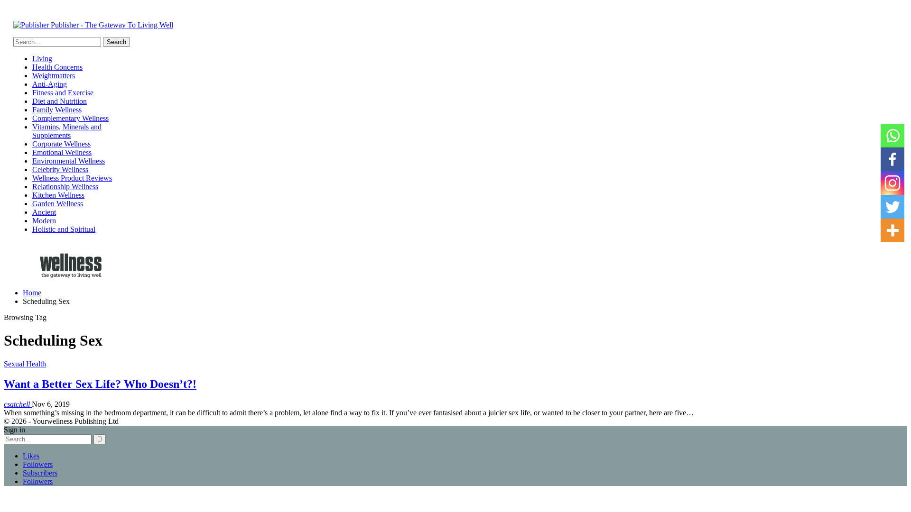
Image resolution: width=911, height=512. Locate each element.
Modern (44, 221)
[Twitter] (892, 207)
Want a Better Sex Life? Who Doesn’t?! (100, 384)
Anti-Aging (49, 84)
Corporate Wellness (61, 144)
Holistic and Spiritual (63, 229)
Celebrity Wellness (60, 169)
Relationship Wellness (65, 187)
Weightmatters (53, 76)
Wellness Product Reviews (72, 178)
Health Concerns (57, 67)
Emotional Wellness (62, 152)
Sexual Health (25, 364)
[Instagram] (892, 183)
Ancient (44, 212)
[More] (892, 230)
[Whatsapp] (892, 135)
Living (42, 59)
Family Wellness (57, 110)
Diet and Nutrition (59, 101)
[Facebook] (892, 159)
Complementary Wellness (70, 118)
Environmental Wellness (68, 161)
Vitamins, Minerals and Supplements (67, 131)
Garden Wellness (57, 204)
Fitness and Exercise (62, 93)
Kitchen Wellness (58, 195)
